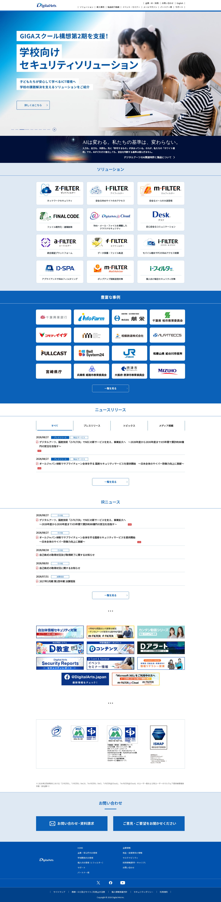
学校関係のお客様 (85, 857)
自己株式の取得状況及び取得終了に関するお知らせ (67, 555)
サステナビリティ (130, 857)
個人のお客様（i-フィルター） (91, 862)
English (180, 3)
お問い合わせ (167, 3)
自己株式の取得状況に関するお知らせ (59, 568)
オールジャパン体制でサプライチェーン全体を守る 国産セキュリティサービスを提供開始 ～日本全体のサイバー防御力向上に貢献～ (111, 463)
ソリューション (86, 7)
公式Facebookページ (110, 882)
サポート (179, 7)
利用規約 (164, 892)
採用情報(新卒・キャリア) (134, 862)
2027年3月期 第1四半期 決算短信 (57, 581)
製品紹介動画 (113, 7)
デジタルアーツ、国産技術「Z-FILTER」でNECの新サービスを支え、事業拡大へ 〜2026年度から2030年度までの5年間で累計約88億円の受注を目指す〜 (111, 444)
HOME (80, 847)
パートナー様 (166, 7)
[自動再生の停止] (54, 129)
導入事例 (100, 7)
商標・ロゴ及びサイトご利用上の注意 (88, 892)
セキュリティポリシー (143, 892)
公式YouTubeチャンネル (123, 882)
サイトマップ (59, 892)
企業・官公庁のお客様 (87, 852)
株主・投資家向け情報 (132, 852)
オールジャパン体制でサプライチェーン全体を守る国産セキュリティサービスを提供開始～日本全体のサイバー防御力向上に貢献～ (87, 539)
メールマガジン (150, 7)
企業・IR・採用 (152, 3)
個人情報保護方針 (119, 892)
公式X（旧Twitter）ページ (98, 882)
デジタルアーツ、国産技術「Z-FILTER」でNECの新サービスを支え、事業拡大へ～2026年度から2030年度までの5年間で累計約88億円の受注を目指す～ (82, 522)
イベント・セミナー (131, 7)
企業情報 (126, 847)
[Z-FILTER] (110, 74)
